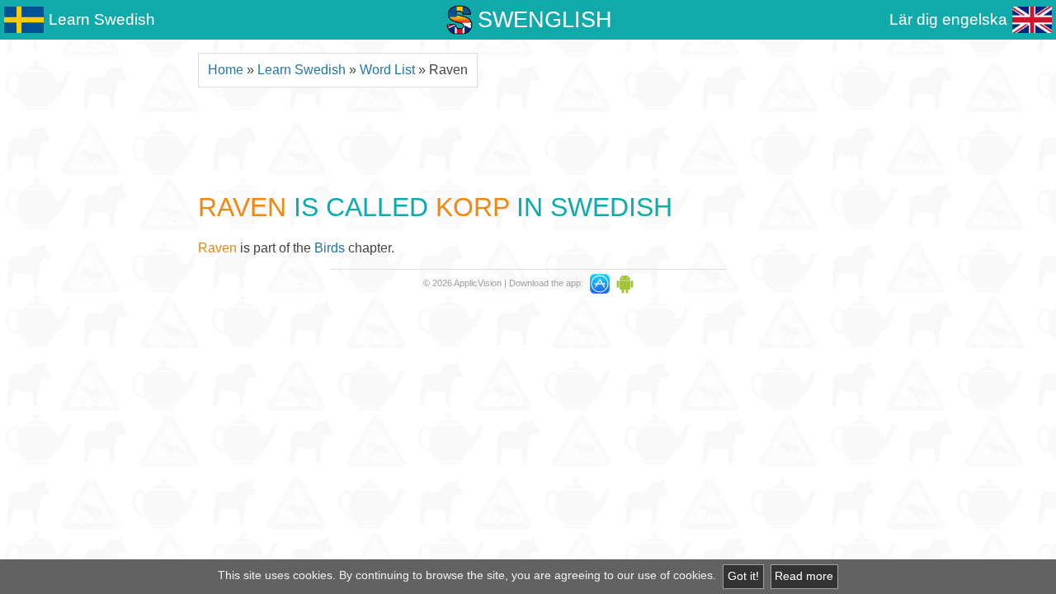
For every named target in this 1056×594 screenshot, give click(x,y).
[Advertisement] (528, 138)
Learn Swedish (301, 70)
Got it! (743, 576)
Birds (329, 248)
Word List (387, 70)
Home (225, 70)
